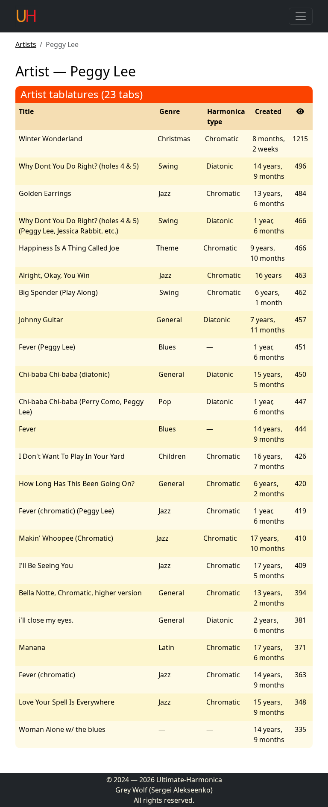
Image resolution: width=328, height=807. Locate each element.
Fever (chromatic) (47, 674)
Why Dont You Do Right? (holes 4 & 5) (79, 166)
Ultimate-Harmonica (189, 779)
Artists (25, 44)
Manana (32, 647)
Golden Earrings (45, 193)
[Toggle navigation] (301, 16)
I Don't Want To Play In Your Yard (72, 456)
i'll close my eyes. (46, 620)
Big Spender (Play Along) (58, 292)
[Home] (26, 16)
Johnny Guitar (41, 319)
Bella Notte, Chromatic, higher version (80, 592)
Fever (27, 429)
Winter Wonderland (50, 138)
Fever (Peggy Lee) (47, 347)
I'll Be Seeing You (46, 565)
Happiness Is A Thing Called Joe (69, 248)
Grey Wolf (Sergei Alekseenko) (164, 790)
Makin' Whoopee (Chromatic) (66, 538)
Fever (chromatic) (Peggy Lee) (66, 511)
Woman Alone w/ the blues (62, 729)
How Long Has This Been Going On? (77, 483)
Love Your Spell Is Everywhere (66, 702)
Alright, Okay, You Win (54, 275)
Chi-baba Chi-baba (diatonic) (64, 374)
